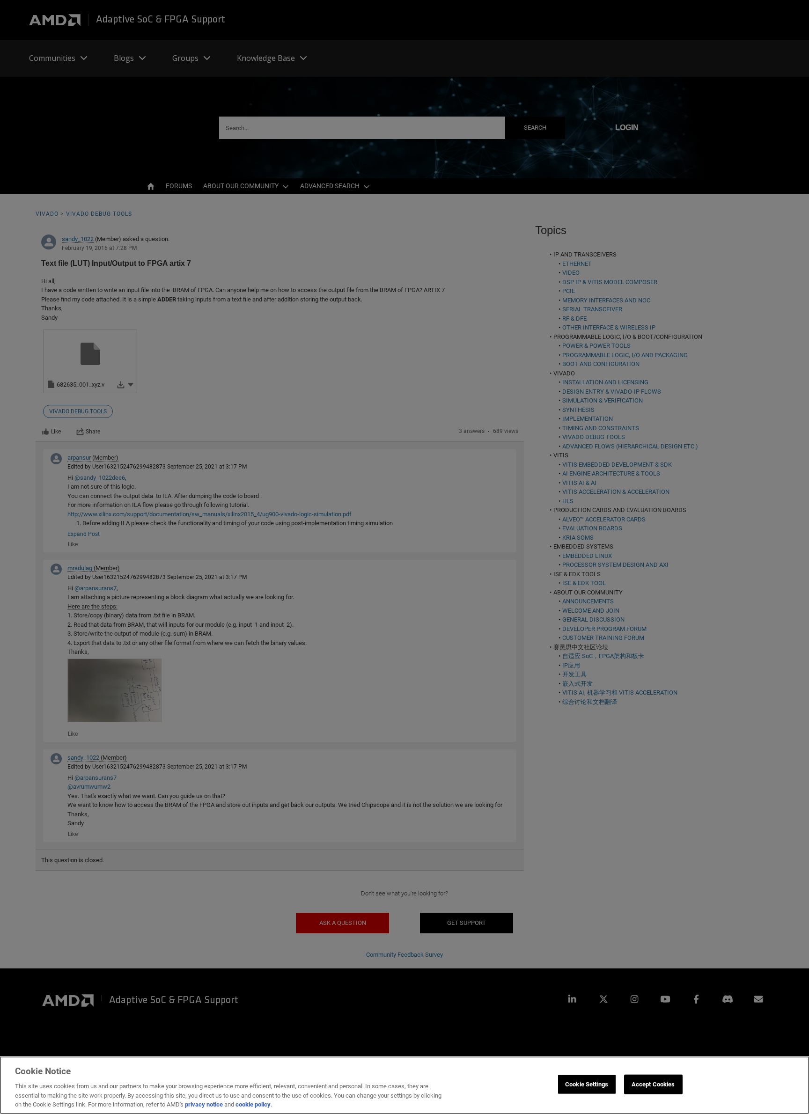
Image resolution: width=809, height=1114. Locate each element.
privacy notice (204, 1104)
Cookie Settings (586, 1084)
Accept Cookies (653, 1084)
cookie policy (253, 1104)
